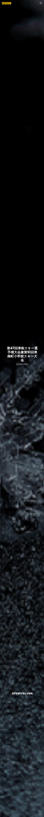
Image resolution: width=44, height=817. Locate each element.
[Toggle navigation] (41, 3)
